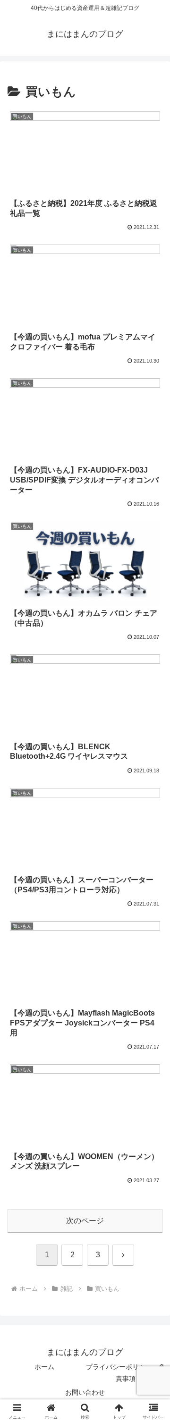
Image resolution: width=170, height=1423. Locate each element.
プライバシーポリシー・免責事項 (125, 1372)
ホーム (44, 1367)
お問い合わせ (85, 1392)
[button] (152, 1224)
